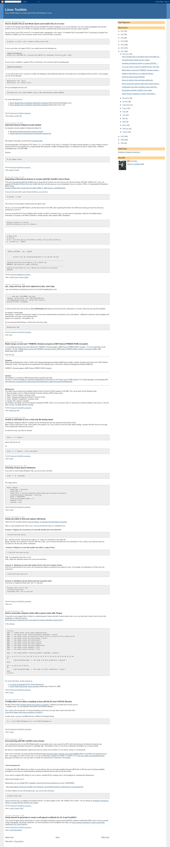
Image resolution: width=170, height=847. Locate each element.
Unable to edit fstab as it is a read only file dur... (138, 73)
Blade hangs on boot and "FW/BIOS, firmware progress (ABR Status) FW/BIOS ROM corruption (46, 344)
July (124, 112)
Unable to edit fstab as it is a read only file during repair (29, 419)
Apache (11, 116)
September (126, 105)
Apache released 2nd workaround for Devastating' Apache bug (30, 133)
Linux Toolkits (16, 9)
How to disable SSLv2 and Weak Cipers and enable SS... (141, 57)
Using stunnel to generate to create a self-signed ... (139, 94)
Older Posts (105, 837)
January (125, 132)
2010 (122, 136)
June (124, 115)
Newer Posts (9, 837)
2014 (122, 41)
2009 (122, 140)
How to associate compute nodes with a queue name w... (141, 84)
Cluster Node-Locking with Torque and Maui (24, 686)
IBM (18, 410)
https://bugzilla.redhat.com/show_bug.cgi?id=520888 (60, 754)
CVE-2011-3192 (37, 141)
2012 (122, 48)
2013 (122, 45)
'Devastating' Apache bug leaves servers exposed (26, 131)
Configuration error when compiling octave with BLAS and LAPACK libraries (38, 701)
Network (17, 808)
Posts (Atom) (18, 841)
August (125, 108)
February (125, 128)
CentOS (16, 116)
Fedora (22, 277)
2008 (122, 143)
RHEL (21, 808)
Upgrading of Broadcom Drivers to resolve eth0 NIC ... (140, 63)
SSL (21, 116)
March (124, 125)
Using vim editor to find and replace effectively (25, 519)
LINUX (11, 458)
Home (58, 837)
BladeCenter (12, 410)
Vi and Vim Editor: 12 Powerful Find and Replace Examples (47, 522)
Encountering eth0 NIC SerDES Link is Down (27, 182)
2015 (122, 38)
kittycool (133, 161)
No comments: (26, 113)
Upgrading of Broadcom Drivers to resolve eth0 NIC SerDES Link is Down (37, 179)
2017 (122, 31)
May (124, 118)
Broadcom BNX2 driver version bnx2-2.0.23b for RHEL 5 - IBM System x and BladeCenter (35, 188)
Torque (11, 510)
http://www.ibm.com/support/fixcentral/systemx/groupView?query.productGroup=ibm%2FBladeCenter (39, 381)
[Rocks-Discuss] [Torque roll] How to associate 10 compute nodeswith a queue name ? (34, 620)
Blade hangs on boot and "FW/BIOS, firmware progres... (140, 70)
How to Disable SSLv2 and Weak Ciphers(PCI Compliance (29, 103)
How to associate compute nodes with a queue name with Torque (33, 613)
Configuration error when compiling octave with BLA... (140, 87)
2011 (122, 51)
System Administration (15, 830)
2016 (122, 34)
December (126, 54)
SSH (10, 335)
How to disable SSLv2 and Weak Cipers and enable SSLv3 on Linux (34, 24)
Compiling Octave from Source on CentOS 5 (34, 705)
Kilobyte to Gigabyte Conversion (129, 152)
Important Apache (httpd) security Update (23, 125)
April (124, 122)
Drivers (17, 277)
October (125, 102)
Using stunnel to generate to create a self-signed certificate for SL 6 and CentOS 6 (40, 817)
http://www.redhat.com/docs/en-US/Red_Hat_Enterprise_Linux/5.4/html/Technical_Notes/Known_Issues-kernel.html (44, 787)
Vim (10, 604)
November (126, 98)
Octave (11, 732)
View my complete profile (135, 164)
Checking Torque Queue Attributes (20, 468)
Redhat (26, 277)
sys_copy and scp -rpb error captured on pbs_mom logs (30, 286)
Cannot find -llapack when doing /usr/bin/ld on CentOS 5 (24, 712)
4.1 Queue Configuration (18, 684)
